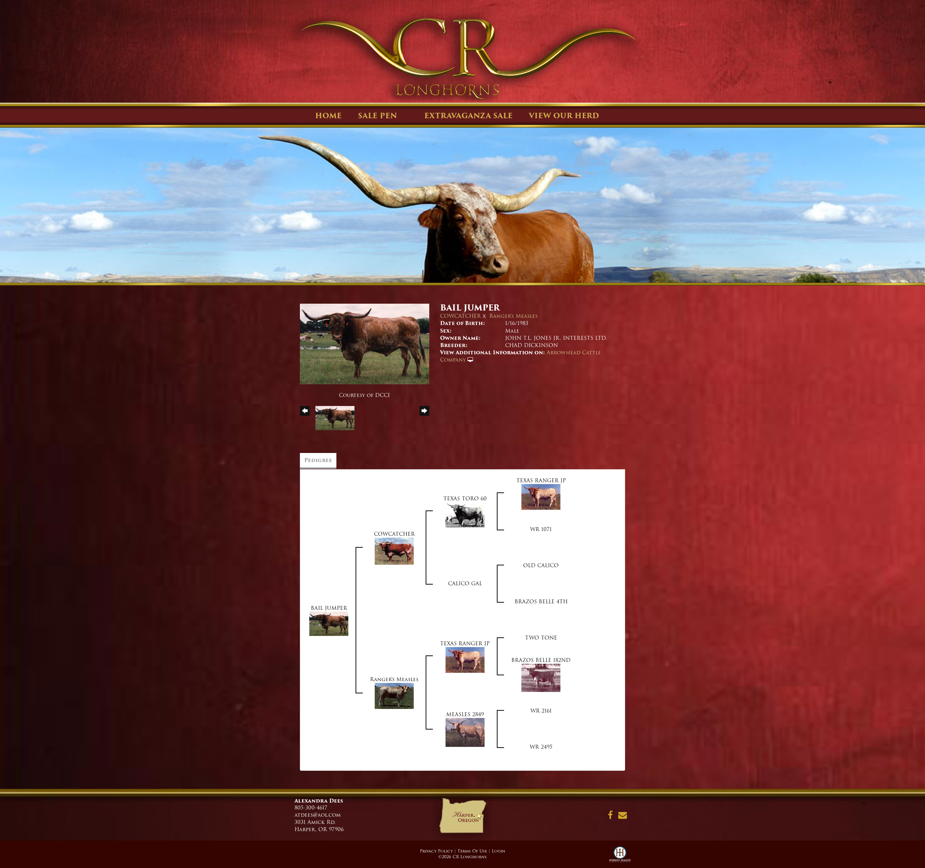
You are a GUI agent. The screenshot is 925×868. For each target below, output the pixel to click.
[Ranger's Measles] (394, 696)
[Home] (462, 818)
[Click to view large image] (364, 344)
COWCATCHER (460, 316)
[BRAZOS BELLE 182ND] (540, 678)
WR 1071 (541, 529)
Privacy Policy (436, 851)
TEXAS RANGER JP (541, 480)
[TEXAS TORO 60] (465, 515)
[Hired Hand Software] (620, 857)
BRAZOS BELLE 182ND (541, 660)
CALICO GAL (465, 583)
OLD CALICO (541, 565)
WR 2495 (541, 747)
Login (498, 851)
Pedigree (318, 460)
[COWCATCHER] (394, 551)
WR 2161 (541, 711)
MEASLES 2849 (465, 714)
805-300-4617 (310, 808)
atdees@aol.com (317, 815)
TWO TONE (541, 638)
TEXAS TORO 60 (465, 499)
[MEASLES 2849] (465, 732)
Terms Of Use (472, 851)
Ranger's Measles (513, 316)
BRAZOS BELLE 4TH (541, 602)
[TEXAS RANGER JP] (540, 497)
